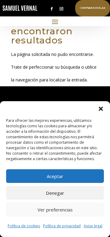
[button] (101, 109)
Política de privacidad (62, 225)
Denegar (55, 193)
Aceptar (55, 176)
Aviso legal (93, 225)
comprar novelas (92, 8)
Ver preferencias (55, 210)
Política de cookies (24, 225)
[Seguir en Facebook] (51, 8)
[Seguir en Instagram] (61, 8)
